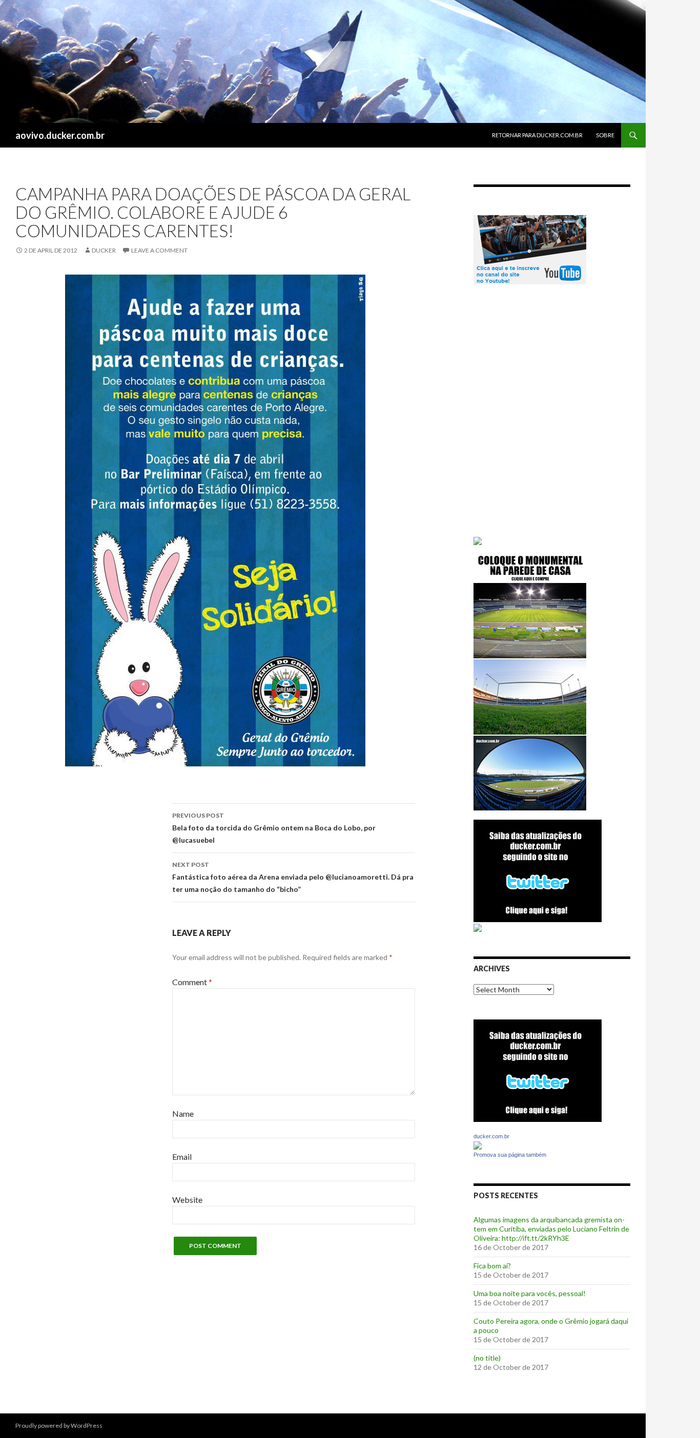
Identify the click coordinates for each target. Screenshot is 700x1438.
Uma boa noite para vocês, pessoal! (529, 1293)
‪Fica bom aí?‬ (492, 1265)
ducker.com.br (491, 1136)
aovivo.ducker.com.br (60, 135)
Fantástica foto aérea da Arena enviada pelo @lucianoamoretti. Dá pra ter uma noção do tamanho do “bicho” (293, 877)
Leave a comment (159, 250)
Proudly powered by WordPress (58, 1425)
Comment (192, 982)
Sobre (605, 135)
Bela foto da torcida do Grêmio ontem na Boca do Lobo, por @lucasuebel (274, 827)
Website (187, 1199)
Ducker (104, 250)
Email (182, 1156)
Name (183, 1113)
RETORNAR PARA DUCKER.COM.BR (537, 135)
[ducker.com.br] (477, 1144)
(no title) (487, 1357)
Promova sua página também (509, 1155)
